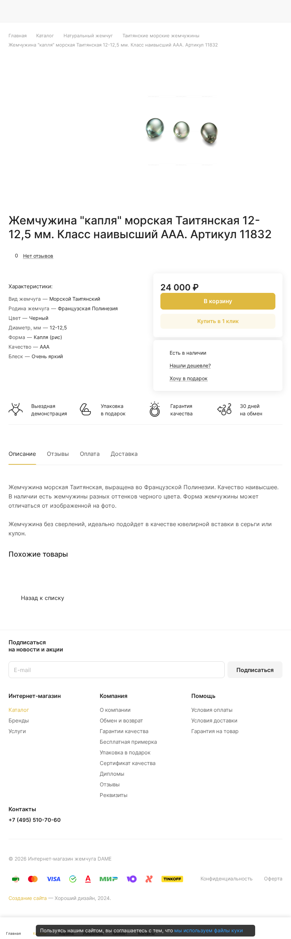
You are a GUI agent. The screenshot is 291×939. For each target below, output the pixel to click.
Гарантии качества (124, 731)
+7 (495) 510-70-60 (35, 820)
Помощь (203, 695)
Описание (22, 453)
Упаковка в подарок (113, 409)
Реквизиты (113, 795)
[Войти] (223, 11)
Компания (113, 695)
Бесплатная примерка (128, 741)
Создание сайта (28, 898)
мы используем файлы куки (208, 930)
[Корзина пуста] (277, 11)
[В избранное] (243, 254)
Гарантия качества (181, 409)
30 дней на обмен (251, 409)
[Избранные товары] (259, 11)
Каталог (19, 709)
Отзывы (58, 453)
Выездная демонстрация (49, 409)
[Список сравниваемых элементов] (241, 11)
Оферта (273, 878)
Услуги (17, 731)
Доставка (124, 453)
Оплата (90, 453)
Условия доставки (214, 720)
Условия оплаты (211, 709)
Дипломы (112, 773)
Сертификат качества (127, 763)
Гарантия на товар (214, 731)
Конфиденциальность (227, 878)
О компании (115, 709)
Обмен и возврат (121, 720)
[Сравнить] (260, 254)
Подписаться (255, 669)
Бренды (19, 720)
